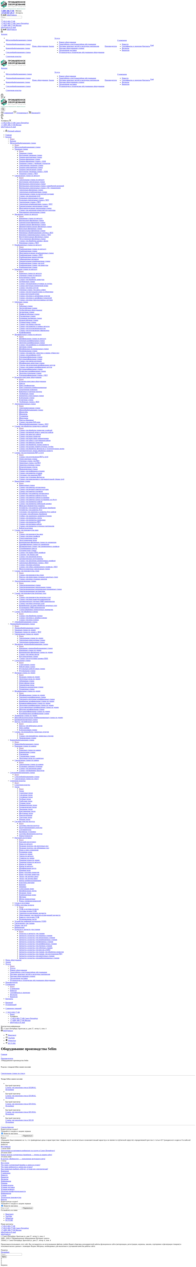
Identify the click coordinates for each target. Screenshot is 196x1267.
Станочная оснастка (22, 785)
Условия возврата (7, 1189)
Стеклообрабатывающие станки (27, 777)
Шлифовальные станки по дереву (32, 695)
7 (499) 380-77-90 (7, 11)
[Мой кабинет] (2, 32)
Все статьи (5, 1163)
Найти (4, 1257)
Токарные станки (25, 153)
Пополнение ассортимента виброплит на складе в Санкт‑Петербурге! (28, 1151)
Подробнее (9, 1090)
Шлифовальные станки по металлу (32, 339)
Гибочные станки (26, 306)
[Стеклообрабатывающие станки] (19, 50)
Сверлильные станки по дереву (31, 638)
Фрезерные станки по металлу (31, 218)
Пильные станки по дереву (29, 677)
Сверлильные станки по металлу (31, 180)
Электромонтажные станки (29, 408)
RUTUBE (12, 1043)
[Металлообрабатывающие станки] (19, 38)
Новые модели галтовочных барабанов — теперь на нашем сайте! (26, 1155)
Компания (5, 1171)
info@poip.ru (12, 15)
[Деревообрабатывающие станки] (19, 42)
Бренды (4, 1199)
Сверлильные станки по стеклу (13, 1073)
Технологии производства (11, 1197)
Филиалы (4, 1179)
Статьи (3, 1195)
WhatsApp (12, 1041)
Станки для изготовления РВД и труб (33, 457)
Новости (4, 1175)
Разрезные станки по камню (30, 750)
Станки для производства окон (31, 534)
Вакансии (5, 1177)
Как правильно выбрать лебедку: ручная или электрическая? (24, 1169)
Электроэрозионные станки (30, 585)
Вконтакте (12, 1035)
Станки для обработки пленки (31, 616)
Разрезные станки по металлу (30, 273)
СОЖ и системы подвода (29, 909)
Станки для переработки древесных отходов (36, 736)
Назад (12, 139)
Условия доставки (8, 1187)
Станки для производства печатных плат (35, 597)
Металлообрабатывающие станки (27, 147)
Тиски (21, 791)
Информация (6, 1181)
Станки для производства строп (31, 575)
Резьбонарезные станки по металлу (32, 249)
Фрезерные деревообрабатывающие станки (36, 648)
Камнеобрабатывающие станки (27, 744)
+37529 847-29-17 (7, 13)
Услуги (12, 968)
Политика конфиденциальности (13, 1191)
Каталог (13, 141)
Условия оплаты (7, 1185)
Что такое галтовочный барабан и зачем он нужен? (20, 1165)
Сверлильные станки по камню (31, 764)
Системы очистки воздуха (29, 825)
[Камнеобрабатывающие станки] (19, 46)
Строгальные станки (27, 665)
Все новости (6, 1146)
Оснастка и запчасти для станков (32, 933)
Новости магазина (10, 1133)
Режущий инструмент (27, 842)
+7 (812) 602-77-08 (8, 21)
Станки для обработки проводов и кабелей (35, 430)
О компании (15, 988)
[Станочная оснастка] (19, 54)
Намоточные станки (27, 485)
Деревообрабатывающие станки (27, 628)
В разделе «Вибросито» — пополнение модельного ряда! (23, 1159)
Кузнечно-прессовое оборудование (32, 381)
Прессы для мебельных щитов (30, 726)
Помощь (4, 1183)
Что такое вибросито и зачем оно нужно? (17, 1167)
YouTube (11, 1038)
